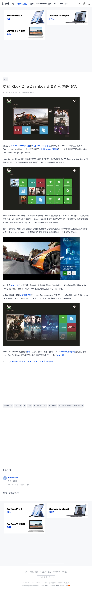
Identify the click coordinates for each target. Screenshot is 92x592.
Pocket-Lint (60, 355)
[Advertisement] (46, 55)
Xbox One (52, 405)
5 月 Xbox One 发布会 (20, 145)
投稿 (36, 572)
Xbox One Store (65, 405)
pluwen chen (13, 477)
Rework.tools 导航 (43, 4)
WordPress (44, 586)
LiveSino (8, 3)
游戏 (28, 351)
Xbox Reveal (78, 405)
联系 (32, 572)
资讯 (5, 79)
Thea (57, 586)
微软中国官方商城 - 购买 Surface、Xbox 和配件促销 (31, 361)
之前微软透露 (25, 295)
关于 (27, 572)
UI (24, 405)
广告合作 (43, 572)
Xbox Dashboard (40, 405)
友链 (49, 572)
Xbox (30, 405)
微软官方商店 (22, 4)
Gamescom (8, 405)
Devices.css (58, 4)
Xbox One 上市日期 (66, 351)
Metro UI (18, 405)
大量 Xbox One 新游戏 (48, 149)
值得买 (31, 4)
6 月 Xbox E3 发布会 (41, 145)
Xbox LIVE (15, 285)
